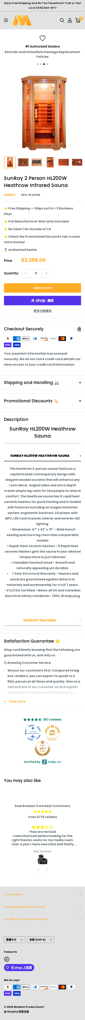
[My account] (70, 20)
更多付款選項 (42, 311)
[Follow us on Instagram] (6, 959)
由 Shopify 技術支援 (16, 1011)
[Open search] (62, 20)
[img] (42, 811)
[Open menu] (6, 20)
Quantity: (11, 273)
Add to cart (42, 288)
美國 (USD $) (37, 939)
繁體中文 (11, 939)
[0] (77, 20)
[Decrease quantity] (25, 273)
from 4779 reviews (42, 817)
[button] (42, 456)
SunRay (9, 195)
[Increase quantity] (46, 273)
